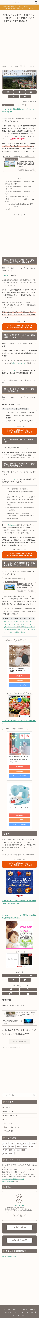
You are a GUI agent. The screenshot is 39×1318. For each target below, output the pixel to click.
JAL (19, 627)
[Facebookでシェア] (19, 92)
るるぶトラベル (13, 624)
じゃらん (28, 621)
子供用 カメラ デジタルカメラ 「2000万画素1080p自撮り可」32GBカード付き (19, 759)
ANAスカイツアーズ (28, 627)
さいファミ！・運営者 (10, 1309)
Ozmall (23, 632)
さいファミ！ (16, 2)
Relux (7, 629)
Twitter (4, 1181)
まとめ (8, 209)
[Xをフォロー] (28, 989)
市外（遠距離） (21, 105)
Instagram (10, 1181)
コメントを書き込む (19, 1041)
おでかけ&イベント (9, 105)
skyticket (16, 632)
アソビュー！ (6, 275)
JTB (5, 624)
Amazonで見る (19, 680)
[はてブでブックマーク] (31, 92)
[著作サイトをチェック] (10, 989)
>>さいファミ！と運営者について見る (13, 1179)
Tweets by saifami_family (9, 1256)
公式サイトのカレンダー (19, 363)
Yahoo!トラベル (19, 621)
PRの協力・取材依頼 (19, 1227)
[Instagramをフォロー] (10, 993)
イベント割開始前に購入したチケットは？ (18, 196)
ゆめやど (13, 629)
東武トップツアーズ (24, 629)
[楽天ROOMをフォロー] (28, 993)
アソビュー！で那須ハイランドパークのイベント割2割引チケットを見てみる (19, 326)
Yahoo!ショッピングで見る (19, 685)
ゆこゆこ (30, 624)
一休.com (22, 624)
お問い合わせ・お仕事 (19, 1240)
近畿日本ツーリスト (10, 627)
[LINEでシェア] (13, 96)
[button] (25, 96)
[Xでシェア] (8, 92)
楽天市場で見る (19, 676)
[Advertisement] (19, 43)
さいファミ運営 (19, 1205)
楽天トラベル (8, 621)
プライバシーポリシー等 (29, 1312)
